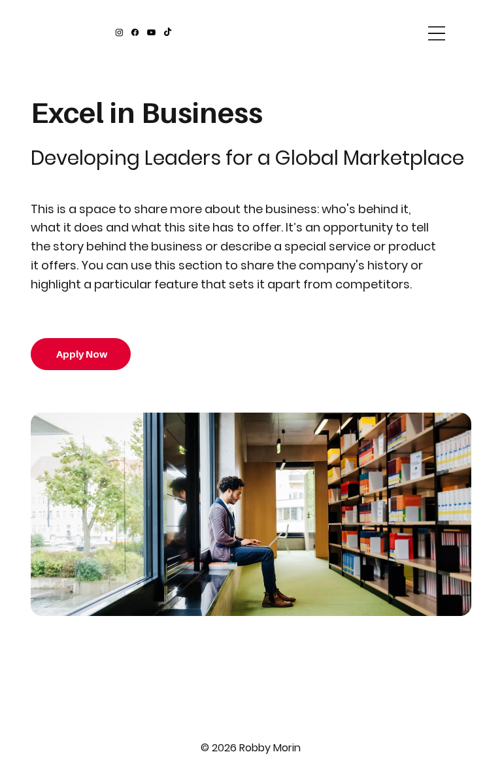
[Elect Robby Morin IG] (119, 32)
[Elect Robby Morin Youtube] (151, 32)
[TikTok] (168, 32)
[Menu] (436, 33)
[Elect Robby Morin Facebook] (135, 32)
